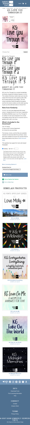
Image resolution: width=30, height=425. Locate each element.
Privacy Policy (15, 414)
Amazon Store (15, 406)
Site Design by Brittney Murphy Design (15, 422)
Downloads (10, 8)
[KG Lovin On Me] (15, 297)
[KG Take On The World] (15, 328)
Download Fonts (15, 391)
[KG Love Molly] (15, 204)
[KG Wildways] (15, 235)
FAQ (15, 396)
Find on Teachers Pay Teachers (11, 179)
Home (3, 8)
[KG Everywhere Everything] (15, 266)
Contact (15, 403)
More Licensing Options (9, 164)
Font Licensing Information (15, 393)
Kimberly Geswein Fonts (21, 419)
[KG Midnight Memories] (15, 359)
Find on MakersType (9, 182)
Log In (19, 3)
